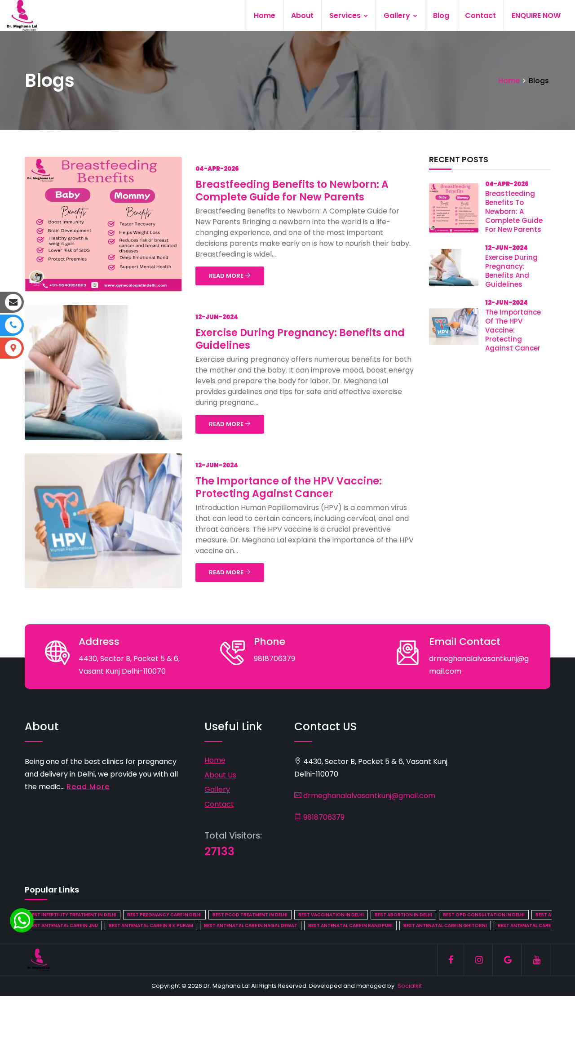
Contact (480, 15)
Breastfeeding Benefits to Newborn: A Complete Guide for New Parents (292, 191)
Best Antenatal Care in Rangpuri (350, 925)
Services (346, 15)
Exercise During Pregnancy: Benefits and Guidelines (300, 339)
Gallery (398, 15)
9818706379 (323, 817)
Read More (88, 786)
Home (264, 15)
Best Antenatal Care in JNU (63, 925)
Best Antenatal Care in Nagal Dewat (250, 925)
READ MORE (227, 275)
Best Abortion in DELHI (403, 914)
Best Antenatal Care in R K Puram (151, 925)
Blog (441, 15)
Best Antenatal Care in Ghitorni (445, 925)
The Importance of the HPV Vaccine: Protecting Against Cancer (288, 487)
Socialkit (410, 985)
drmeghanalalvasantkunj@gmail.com (368, 795)
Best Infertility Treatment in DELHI (72, 914)
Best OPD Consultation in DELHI (484, 914)
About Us (220, 775)
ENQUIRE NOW (536, 15)
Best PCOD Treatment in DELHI (250, 914)
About (302, 15)
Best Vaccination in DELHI (331, 914)
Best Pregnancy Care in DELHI (164, 914)
